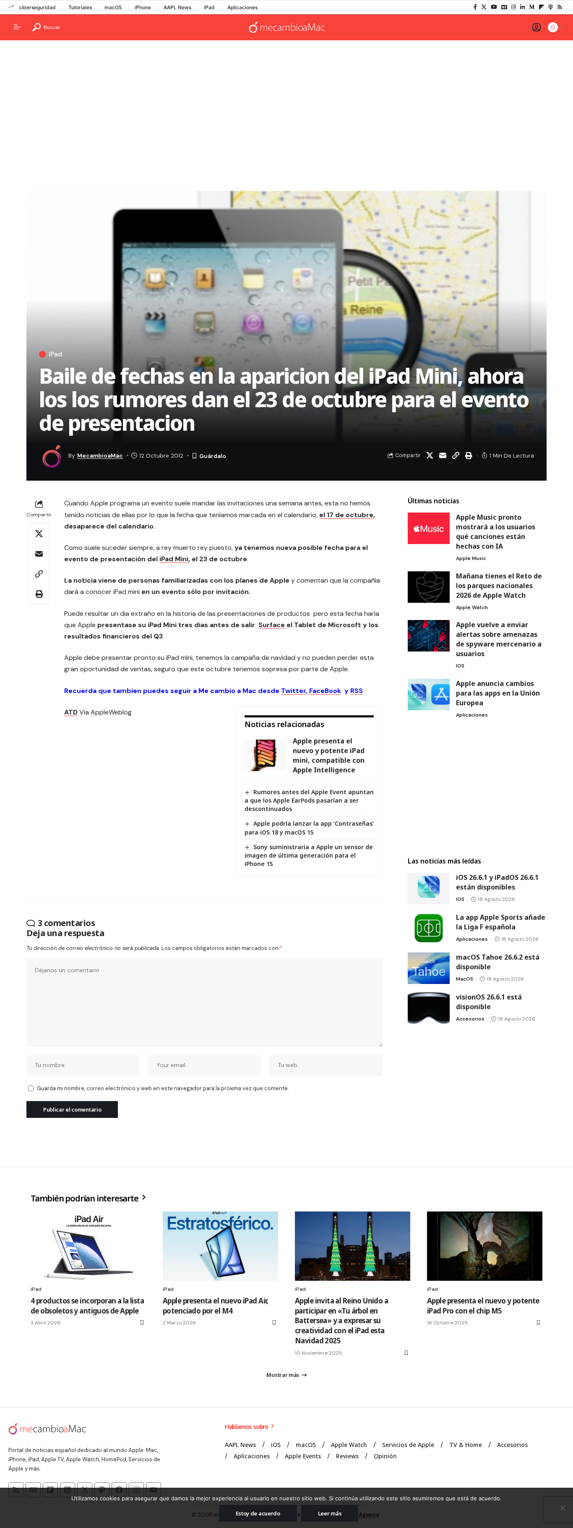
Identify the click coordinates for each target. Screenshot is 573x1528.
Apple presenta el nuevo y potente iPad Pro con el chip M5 (483, 1306)
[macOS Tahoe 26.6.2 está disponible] (429, 968)
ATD (71, 712)
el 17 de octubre (346, 514)
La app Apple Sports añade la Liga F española (500, 922)
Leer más (330, 1513)
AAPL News (177, 7)
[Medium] (532, 7)
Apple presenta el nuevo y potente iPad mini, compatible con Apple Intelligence (329, 755)
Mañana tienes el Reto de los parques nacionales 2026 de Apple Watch (499, 585)
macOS (113, 7)
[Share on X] (429, 455)
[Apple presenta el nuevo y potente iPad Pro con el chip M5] (484, 1246)
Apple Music (471, 558)
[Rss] (560, 7)
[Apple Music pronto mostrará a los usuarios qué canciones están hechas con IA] (429, 528)
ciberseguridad (37, 7)
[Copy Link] (455, 455)
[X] (484, 7)
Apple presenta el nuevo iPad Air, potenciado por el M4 (215, 1306)
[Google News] (504, 7)
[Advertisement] (286, 111)
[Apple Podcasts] (550, 7)
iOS (460, 665)
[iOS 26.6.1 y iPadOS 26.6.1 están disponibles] (429, 888)
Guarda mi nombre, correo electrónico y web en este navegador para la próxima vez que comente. (163, 1088)
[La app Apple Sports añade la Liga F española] (429, 928)
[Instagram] (513, 7)
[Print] (468, 455)
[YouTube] (494, 7)
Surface (271, 624)
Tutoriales (80, 7)
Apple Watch (472, 607)
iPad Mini (173, 559)
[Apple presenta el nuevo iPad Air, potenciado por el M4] (220, 1246)
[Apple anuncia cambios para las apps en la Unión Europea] (429, 694)
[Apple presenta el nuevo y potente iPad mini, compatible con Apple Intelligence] (265, 755)
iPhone (143, 7)
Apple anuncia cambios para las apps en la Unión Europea (498, 693)
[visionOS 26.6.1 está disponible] (429, 1008)
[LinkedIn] (522, 7)
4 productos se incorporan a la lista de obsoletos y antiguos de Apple (87, 1306)
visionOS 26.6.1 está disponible (489, 1001)
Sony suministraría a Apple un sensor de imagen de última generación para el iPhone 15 (309, 855)
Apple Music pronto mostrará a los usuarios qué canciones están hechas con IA (495, 532)
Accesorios (470, 1018)
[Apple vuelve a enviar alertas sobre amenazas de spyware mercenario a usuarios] (429, 635)
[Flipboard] (541, 7)
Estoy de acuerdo (258, 1513)
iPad (209, 7)
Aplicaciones (242, 7)
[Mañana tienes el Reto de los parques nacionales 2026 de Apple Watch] (429, 587)
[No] (562, 1508)
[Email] (442, 455)
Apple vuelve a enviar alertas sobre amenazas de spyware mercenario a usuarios (499, 639)
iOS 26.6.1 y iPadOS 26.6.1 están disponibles (497, 882)
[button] (46, 27)
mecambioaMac (100, 455)
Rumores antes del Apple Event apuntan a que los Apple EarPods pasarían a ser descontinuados (309, 800)
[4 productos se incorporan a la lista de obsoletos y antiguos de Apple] (88, 1246)
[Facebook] (475, 7)
